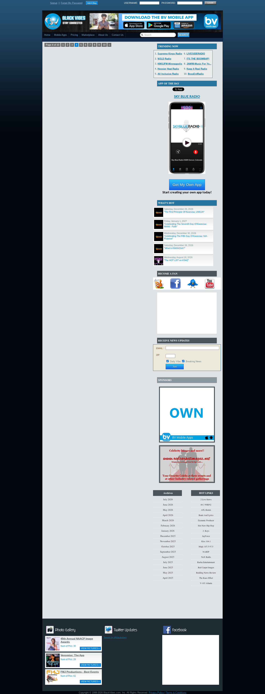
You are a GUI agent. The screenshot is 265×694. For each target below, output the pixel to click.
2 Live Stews (206, 499)
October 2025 (168, 546)
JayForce (206, 536)
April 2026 (168, 515)
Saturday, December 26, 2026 (178, 209)
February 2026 (168, 525)
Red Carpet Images (206, 567)
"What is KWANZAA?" (174, 248)
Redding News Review (206, 572)
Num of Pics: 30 (68, 646)
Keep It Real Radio (197, 68)
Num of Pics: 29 (68, 659)
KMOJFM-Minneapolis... (171, 63)
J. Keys (206, 530)
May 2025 (168, 572)
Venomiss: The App (72, 655)
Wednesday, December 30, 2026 (180, 233)
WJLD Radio (164, 58)
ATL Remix (206, 509)
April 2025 (168, 577)
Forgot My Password (71, 3)
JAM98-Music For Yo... (199, 63)
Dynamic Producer (206, 520)
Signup (53, 3)
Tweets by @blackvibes (115, 637)
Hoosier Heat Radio (168, 68)
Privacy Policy (156, 692)
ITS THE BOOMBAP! (198, 58)
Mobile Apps (60, 35)
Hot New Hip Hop (206, 525)
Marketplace (88, 35)
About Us (103, 35)
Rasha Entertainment (206, 562)
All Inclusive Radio (168, 74)
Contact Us (117, 35)
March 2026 (168, 520)
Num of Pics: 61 (68, 676)
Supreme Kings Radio (170, 53)
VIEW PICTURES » (90, 648)
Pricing (74, 35)
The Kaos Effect (206, 577)
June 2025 (168, 567)
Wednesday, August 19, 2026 (178, 257)
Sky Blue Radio (187, 96)
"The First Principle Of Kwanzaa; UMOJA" (184, 212)
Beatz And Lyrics (206, 515)
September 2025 (168, 551)
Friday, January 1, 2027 (175, 221)
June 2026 (168, 504)
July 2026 (168, 499)
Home (47, 35)
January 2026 (168, 530)
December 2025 (168, 536)
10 (104, 44)
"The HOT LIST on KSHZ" (176, 260)
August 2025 (168, 557)
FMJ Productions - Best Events (80, 671)
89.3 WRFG (206, 504)
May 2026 (168, 509)
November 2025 (168, 541)
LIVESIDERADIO (196, 53)
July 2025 (168, 562)
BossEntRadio (196, 74)
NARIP (206, 551)
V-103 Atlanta (206, 583)
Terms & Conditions (176, 692)
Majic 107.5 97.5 (206, 546)
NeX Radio (206, 556)
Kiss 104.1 (206, 541)
